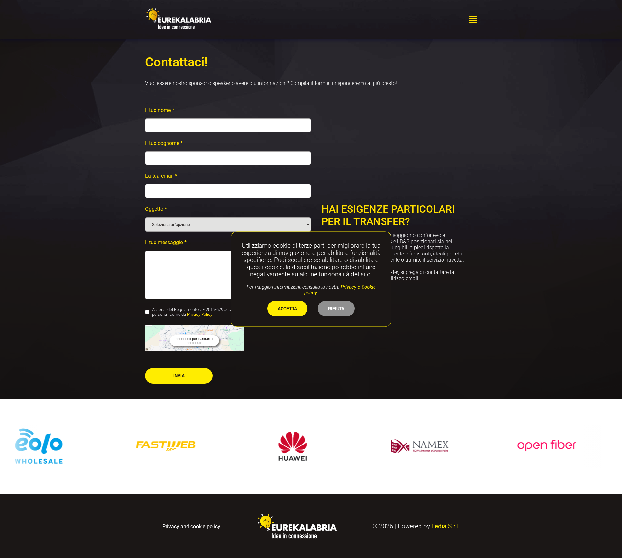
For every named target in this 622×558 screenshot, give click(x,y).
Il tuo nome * (159, 110)
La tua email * (161, 176)
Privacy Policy (199, 314)
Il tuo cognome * (164, 143)
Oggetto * (156, 209)
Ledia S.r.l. (446, 526)
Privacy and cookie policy (191, 526)
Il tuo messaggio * (166, 242)
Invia (179, 376)
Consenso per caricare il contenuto (194, 341)
